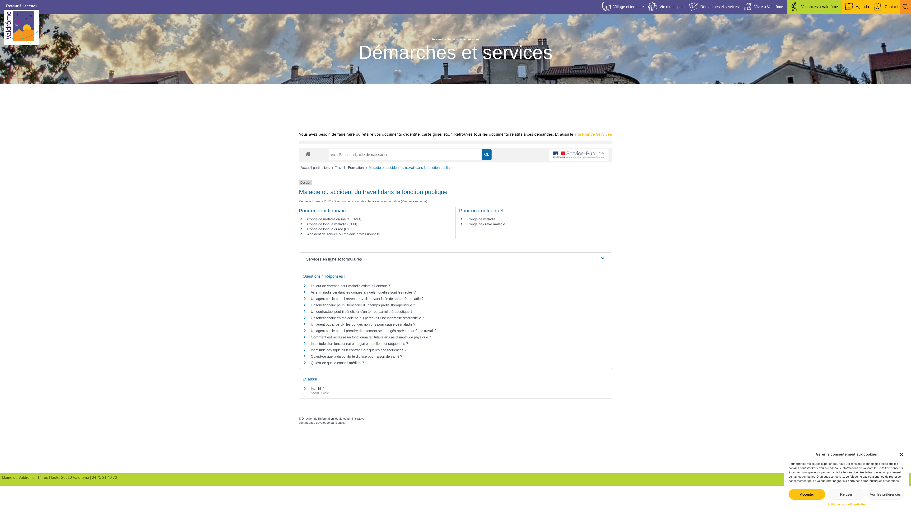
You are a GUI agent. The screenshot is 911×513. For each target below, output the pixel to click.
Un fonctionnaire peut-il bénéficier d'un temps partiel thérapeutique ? (363, 305)
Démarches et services (719, 7)
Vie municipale (672, 7)
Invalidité (317, 389)
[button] (901, 454)
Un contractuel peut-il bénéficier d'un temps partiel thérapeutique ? (361, 311)
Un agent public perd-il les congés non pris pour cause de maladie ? (363, 324)
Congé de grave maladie (486, 224)
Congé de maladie (481, 219)
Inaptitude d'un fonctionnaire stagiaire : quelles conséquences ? (359, 344)
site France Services (593, 134)
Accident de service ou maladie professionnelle (343, 234)
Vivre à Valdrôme (768, 7)
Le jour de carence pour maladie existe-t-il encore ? (350, 286)
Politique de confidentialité (846, 504)
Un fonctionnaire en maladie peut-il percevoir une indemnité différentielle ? (367, 318)
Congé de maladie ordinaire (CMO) (334, 219)
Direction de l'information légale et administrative (333, 418)
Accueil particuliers (316, 168)
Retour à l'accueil (21, 6)
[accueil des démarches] (307, 153)
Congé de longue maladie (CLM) (332, 224)
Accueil (437, 39)
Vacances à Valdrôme (819, 7)
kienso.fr (340, 422)
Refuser (846, 494)
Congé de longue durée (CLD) (330, 229)
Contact (891, 7)
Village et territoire (628, 7)
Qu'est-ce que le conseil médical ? (337, 363)
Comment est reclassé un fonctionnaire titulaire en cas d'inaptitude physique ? (371, 337)
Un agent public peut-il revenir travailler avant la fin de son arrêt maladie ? (367, 299)
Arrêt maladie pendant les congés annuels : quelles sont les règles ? (363, 292)
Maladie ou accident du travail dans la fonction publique (411, 168)
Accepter (807, 494)
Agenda (862, 7)
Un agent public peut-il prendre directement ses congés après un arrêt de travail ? (373, 331)
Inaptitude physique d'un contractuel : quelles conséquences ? (358, 350)
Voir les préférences (885, 494)
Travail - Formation (350, 168)
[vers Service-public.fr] (579, 155)
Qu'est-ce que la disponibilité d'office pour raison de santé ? (356, 356)
